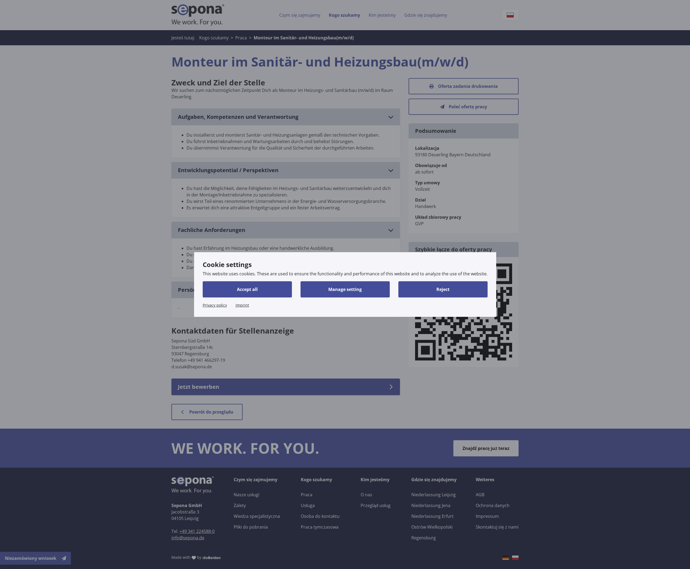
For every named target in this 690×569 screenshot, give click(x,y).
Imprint (242, 305)
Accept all (247, 289)
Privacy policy (215, 305)
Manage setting (345, 289)
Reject (443, 289)
